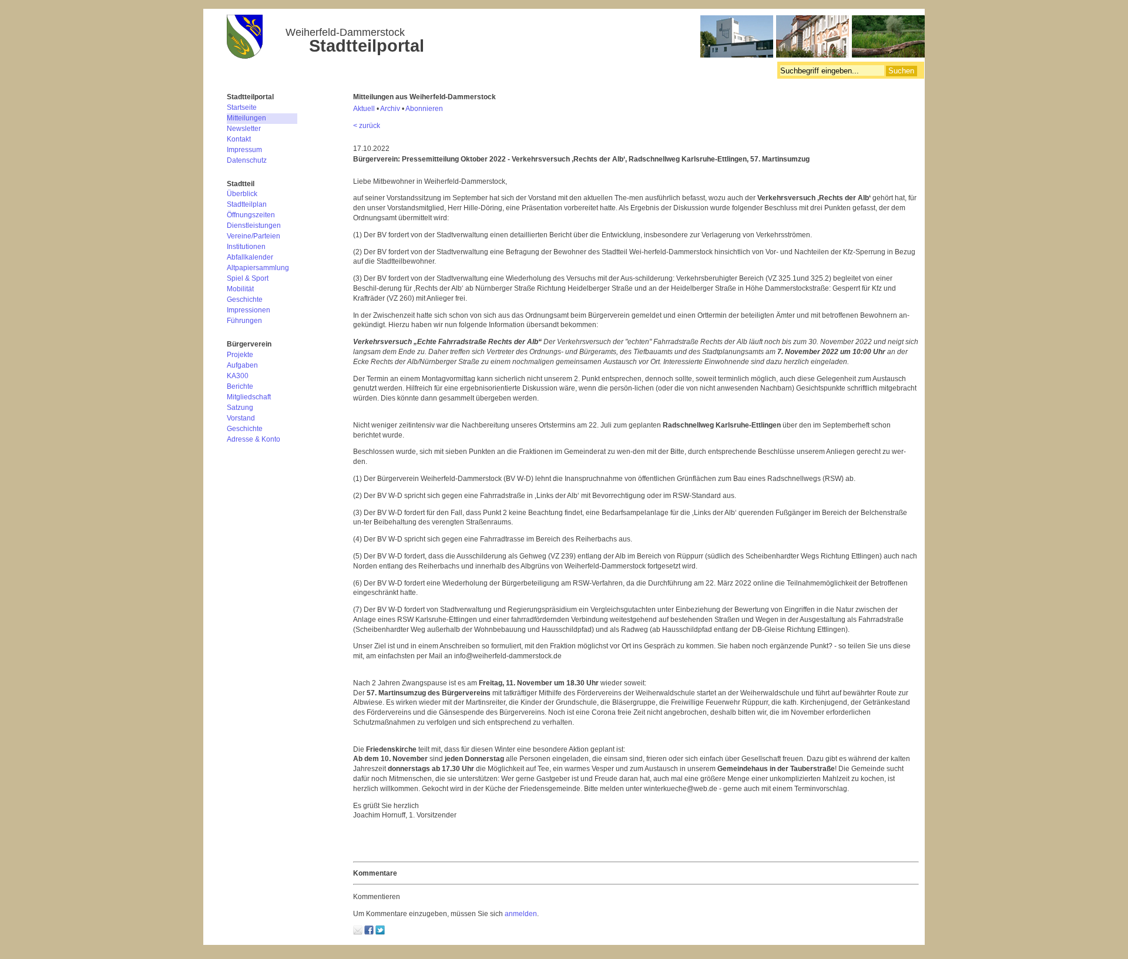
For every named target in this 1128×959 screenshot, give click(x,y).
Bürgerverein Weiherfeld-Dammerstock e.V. (576, 38)
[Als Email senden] (357, 932)
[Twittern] (380, 932)
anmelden (521, 914)
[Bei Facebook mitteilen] (369, 932)
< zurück (366, 126)
